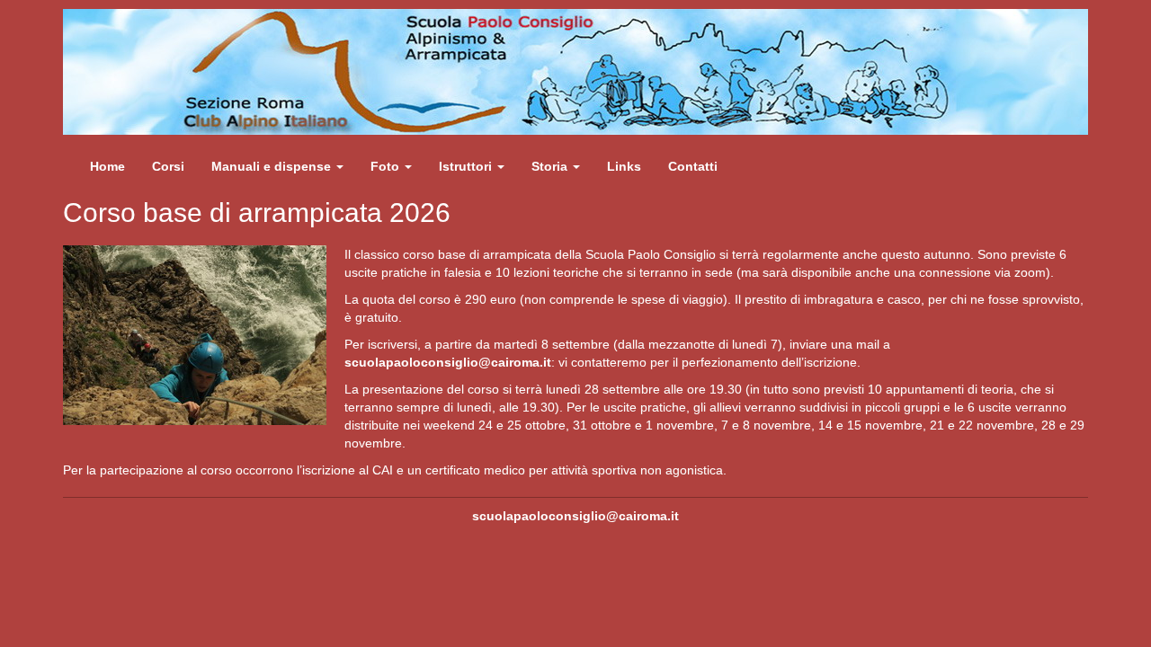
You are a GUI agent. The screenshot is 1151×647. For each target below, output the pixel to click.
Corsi (168, 166)
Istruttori (467, 166)
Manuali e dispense (273, 166)
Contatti (693, 166)
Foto (386, 166)
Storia (551, 166)
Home (107, 166)
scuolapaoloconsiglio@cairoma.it (447, 362)
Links (624, 166)
